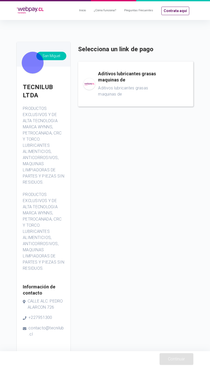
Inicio (82, 10)
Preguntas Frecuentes (138, 10)
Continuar (176, 359)
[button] (135, 84)
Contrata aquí (175, 11)
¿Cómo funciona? (105, 10)
